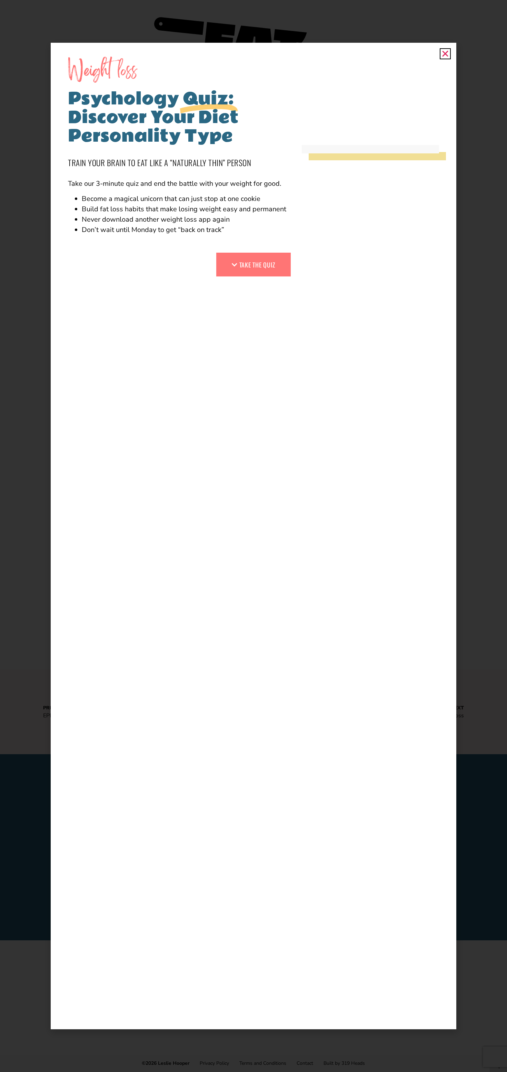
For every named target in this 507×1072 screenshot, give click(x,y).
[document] (253, 536)
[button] (445, 54)
